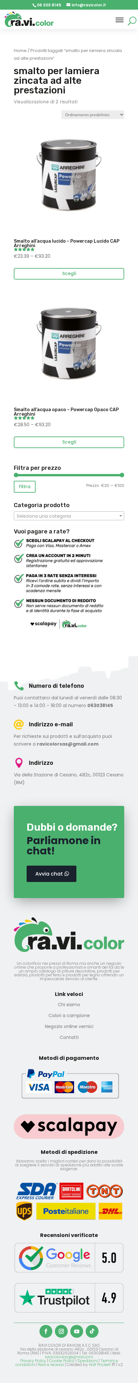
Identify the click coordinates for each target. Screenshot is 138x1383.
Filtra (24, 486)
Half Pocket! (100, 1364)
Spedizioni (87, 1360)
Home (20, 51)
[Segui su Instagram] (61, 1331)
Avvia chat (49, 873)
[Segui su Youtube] (76, 1331)
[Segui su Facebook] (45, 1331)
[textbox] (69, 516)
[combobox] (69, 515)
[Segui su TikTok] (92, 1331)
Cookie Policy (61, 1360)
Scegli (69, 273)
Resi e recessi (51, 1364)
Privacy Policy (33, 1360)
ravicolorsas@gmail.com (69, 1357)
